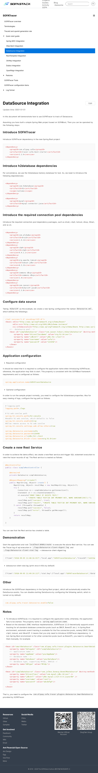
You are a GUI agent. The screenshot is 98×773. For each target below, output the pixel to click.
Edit (90, 103)
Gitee (5, 721)
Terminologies (9, 26)
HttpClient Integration (14, 46)
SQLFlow (6, 758)
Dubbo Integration (13, 66)
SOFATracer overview (12, 21)
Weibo (23, 721)
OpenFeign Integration (15, 70)
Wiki (4, 740)
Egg (4, 754)
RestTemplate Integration (16, 56)
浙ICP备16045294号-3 (62, 769)
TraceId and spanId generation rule (18, 31)
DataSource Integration (15, 51)
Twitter (24, 725)
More (5, 761)
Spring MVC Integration (15, 41)
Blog (56, 2)
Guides (45, 2)
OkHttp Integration (13, 61)
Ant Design (7, 751)
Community (7, 736)
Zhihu (23, 718)
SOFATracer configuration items (16, 85)
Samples (6, 725)
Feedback (7, 733)
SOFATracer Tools (11, 80)
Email (5, 743)
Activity (45, 5)
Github (5, 718)
